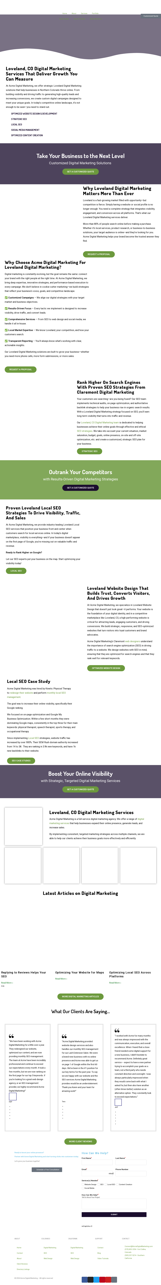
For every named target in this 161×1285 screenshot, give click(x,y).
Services (84, 13)
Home (64, 13)
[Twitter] (96, 1280)
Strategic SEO (19, 119)
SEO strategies (84, 431)
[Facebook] (85, 1280)
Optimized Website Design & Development (34, 113)
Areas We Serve (96, 19)
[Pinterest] (102, 1280)
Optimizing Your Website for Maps (79, 972)
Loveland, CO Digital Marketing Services (91, 812)
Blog (99, 1253)
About (74, 13)
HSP (10, 1102)
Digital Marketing (50, 1248)
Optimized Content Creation (27, 135)
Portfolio (95, 13)
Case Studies (64, 19)
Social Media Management (25, 129)
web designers (132, 641)
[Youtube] (108, 1280)
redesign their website (21, 692)
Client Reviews (22, 1264)
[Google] (114, 1280)
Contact (20, 1253)
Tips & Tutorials (79, 19)
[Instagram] (90, 1280)
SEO (45, 1253)
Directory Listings (23, 1269)
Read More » (7, 982)
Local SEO (16, 124)
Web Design (48, 1258)
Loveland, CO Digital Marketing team (100, 422)
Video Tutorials (103, 1258)
